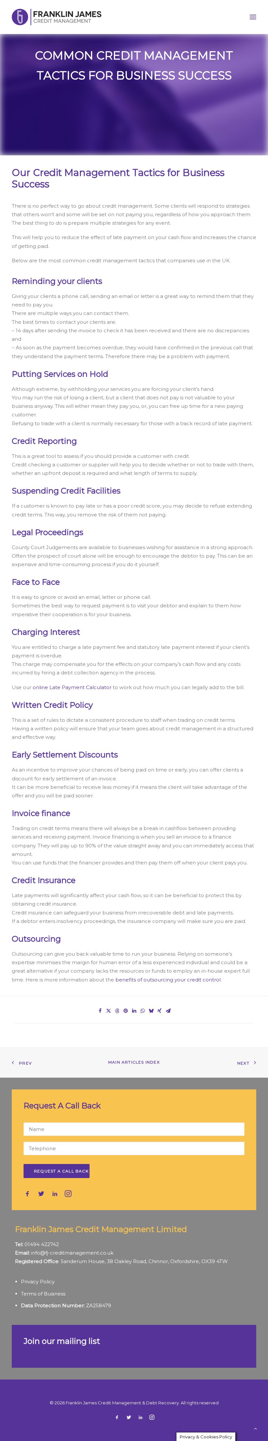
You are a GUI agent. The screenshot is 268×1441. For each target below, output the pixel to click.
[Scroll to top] (255, 1428)
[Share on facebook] (100, 1011)
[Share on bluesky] (151, 1011)
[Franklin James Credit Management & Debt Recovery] (56, 17)
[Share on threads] (117, 1011)
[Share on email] (168, 1011)
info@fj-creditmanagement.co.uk (72, 1253)
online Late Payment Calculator (72, 687)
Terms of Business (43, 1294)
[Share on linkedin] (134, 1011)
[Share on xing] (159, 1011)
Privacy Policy (38, 1281)
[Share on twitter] (108, 1011)
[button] (253, 17)
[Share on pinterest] (125, 1011)
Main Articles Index (134, 1062)
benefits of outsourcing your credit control (168, 980)
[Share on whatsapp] (142, 1011)
